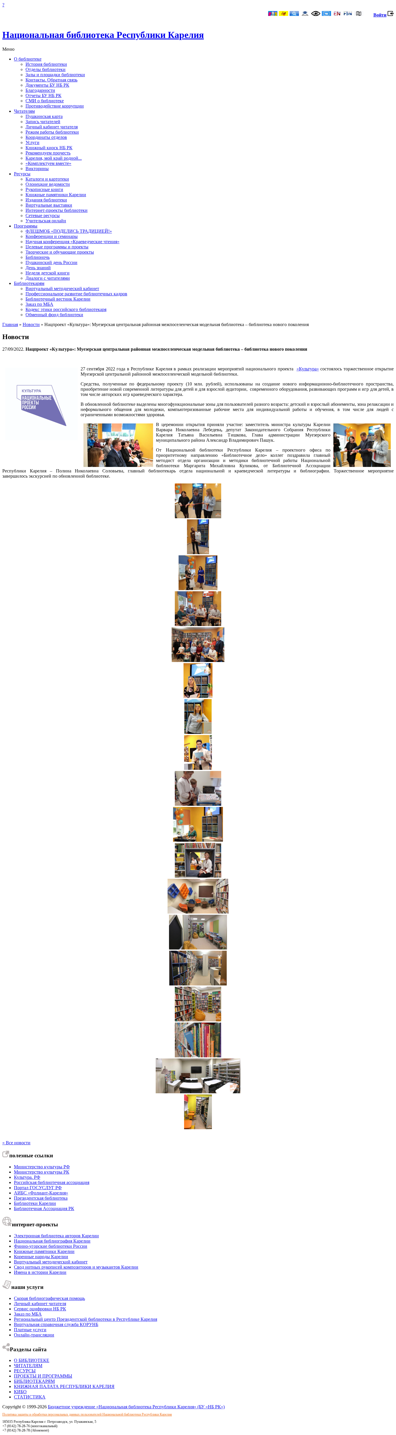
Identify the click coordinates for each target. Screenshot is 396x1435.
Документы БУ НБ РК (47, 85)
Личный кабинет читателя (52, 126)
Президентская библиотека (41, 1198)
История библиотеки (46, 64)
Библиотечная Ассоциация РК (44, 1208)
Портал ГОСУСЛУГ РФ (38, 1187)
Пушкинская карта (44, 116)
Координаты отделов (46, 137)
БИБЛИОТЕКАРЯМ (34, 1381)
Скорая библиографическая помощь (49, 1298)
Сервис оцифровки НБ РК (40, 1308)
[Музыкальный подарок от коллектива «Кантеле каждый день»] (198, 624)
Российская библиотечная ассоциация (51, 1182)
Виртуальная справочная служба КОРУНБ (56, 1324)
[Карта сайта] (358, 14)
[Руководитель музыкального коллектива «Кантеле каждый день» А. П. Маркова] (198, 840)
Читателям (24, 111)
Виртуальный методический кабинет (62, 288)
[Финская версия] (348, 14)
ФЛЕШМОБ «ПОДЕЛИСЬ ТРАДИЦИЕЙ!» (69, 231)
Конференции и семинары (52, 236)
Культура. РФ (27, 1177)
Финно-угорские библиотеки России (50, 1246)
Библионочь (38, 257)
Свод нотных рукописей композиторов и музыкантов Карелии (76, 1267)
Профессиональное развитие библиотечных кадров (76, 293)
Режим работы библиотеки (52, 132)
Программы (25, 225)
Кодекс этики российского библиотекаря (66, 309)
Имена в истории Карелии (40, 1272)
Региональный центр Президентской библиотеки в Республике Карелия (85, 1319)
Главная (10, 324)
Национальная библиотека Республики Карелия (103, 35)
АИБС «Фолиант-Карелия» (41, 1192)
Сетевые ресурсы (43, 215)
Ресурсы (22, 173)
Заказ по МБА (39, 304)
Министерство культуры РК (41, 1172)
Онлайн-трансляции (34, 1334)
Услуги (32, 142)
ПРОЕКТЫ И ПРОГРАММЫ (43, 1376)
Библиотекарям (29, 283)
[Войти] (391, 14)
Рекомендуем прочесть (48, 152)
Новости (31, 324)
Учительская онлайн (46, 220)
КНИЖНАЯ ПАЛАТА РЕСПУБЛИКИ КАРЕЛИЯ (64, 1386)
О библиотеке (27, 59)
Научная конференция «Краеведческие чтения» (72, 241)
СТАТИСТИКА (30, 1396)
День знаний (38, 267)
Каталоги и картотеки (47, 179)
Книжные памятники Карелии (56, 194)
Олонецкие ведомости (48, 184)
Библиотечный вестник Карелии (58, 299)
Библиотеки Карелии (35, 1203)
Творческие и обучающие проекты (60, 252)
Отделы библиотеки (46, 69)
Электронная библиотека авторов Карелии (56, 1235)
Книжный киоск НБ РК (49, 147)
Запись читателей (43, 121)
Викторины (37, 168)
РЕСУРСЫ (25, 1370)
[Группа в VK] (326, 14)
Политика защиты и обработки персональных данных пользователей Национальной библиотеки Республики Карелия (87, 1414)
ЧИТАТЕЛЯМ (28, 1365)
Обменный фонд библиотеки (54, 314)
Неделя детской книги (48, 272)
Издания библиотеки (46, 199)
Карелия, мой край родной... (54, 158)
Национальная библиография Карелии (52, 1240)
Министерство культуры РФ (42, 1166)
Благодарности (40, 90)
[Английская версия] (337, 14)
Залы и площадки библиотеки (55, 74)
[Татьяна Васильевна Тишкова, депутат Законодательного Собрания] (198, 732)
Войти (379, 14)
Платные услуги (30, 1329)
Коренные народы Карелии (41, 1256)
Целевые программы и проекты (57, 246)
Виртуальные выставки (49, 205)
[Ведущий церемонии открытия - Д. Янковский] (198, 768)
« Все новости (16, 1142)
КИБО (20, 1391)
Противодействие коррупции (55, 105)
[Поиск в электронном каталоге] (294, 14)
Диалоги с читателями (48, 278)
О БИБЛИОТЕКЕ (31, 1360)
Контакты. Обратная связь (51, 79)
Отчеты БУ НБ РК (43, 95)
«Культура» (308, 368)
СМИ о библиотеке (45, 100)
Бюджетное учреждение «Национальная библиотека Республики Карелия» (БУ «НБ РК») (136, 1406)
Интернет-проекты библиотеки (57, 210)
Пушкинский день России (51, 262)
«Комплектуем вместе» (48, 163)
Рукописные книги (44, 189)
